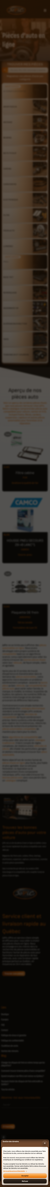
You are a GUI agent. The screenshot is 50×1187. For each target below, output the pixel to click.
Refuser (25, 1181)
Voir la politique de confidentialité (14, 1171)
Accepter (25, 1176)
